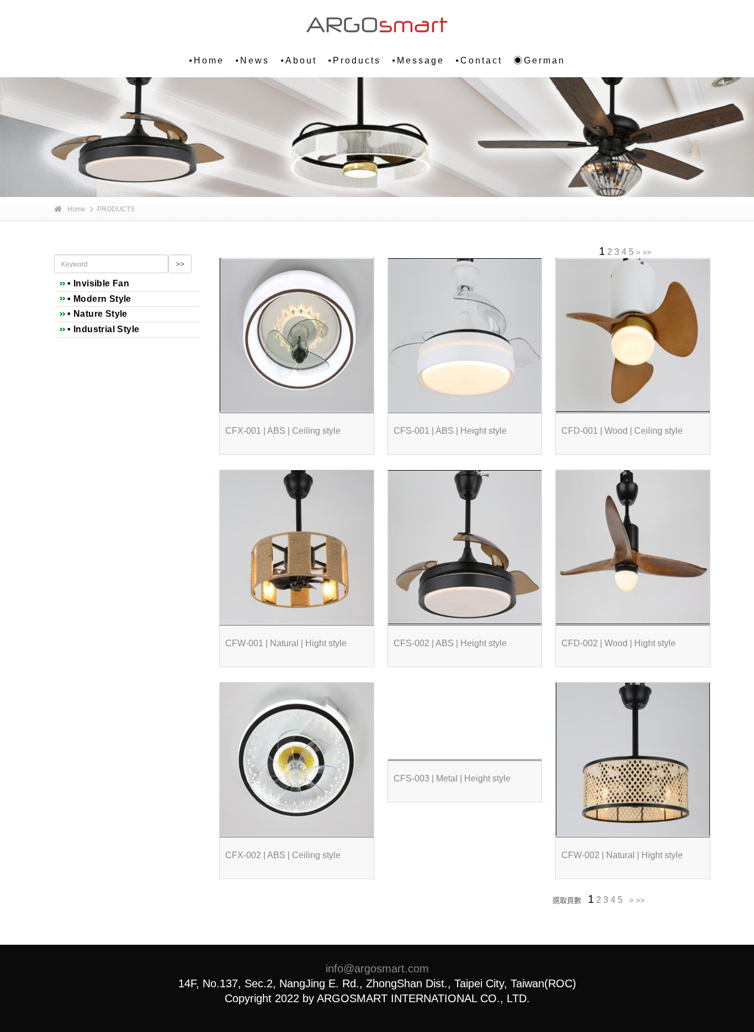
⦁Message (418, 60)
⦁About (298, 60)
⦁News (252, 60)
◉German (539, 60)
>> (647, 252)
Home (76, 209)
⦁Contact (478, 60)
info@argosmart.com (377, 968)
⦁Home (206, 60)
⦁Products (354, 60)
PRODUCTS (116, 209)
